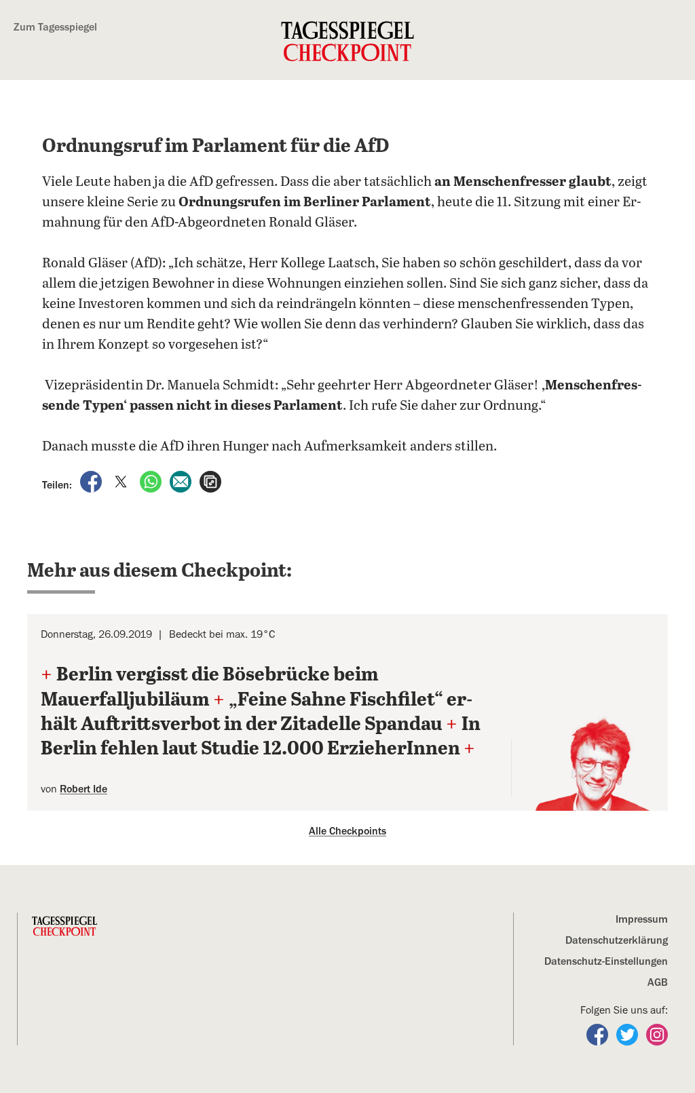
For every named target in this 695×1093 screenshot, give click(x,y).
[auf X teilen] (122, 481)
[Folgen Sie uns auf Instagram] (657, 1034)
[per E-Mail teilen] (182, 481)
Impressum (642, 919)
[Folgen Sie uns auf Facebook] (598, 1034)
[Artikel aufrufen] (210, 481)
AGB (657, 982)
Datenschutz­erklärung (616, 940)
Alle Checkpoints (347, 831)
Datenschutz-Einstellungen (606, 961)
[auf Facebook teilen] (92, 481)
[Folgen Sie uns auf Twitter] (628, 1034)
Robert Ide (83, 789)
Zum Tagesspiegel (55, 27)
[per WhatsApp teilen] (152, 481)
